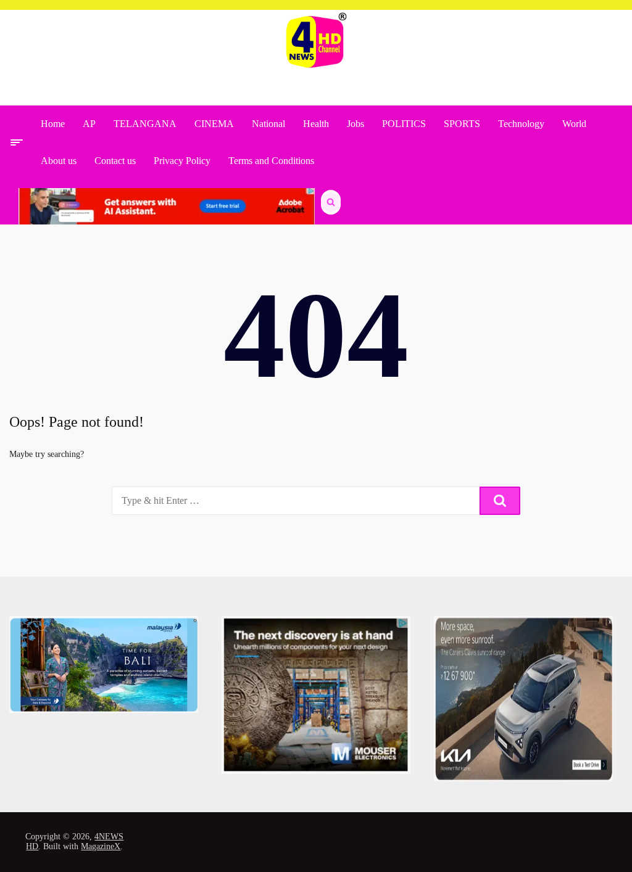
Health (316, 123)
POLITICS (404, 123)
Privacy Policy (182, 160)
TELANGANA (145, 123)
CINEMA (214, 123)
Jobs (355, 123)
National (268, 123)
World (574, 123)
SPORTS (462, 123)
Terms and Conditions (271, 160)
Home (53, 123)
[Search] (500, 501)
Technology (521, 123)
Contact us (115, 160)
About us (59, 160)
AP (89, 123)
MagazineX (100, 846)
